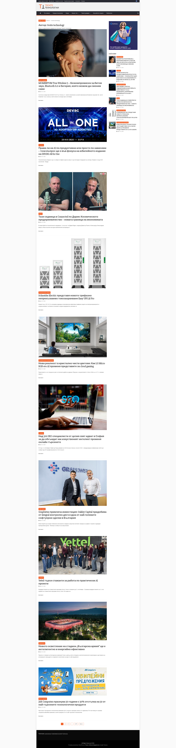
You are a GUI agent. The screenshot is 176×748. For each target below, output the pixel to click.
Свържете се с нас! (59, 1)
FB (136, 1)
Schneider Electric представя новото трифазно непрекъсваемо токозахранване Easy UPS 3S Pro (66, 297)
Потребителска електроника (46, 360)
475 (76, 724)
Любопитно (109, 13)
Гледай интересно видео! (69, 1)
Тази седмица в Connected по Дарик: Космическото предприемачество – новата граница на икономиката (70, 218)
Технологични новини (44, 292)
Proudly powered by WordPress (76, 745)
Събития (41, 145)
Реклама (83, 1)
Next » (81, 724)
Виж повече (40, 100)
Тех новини (47, 13)
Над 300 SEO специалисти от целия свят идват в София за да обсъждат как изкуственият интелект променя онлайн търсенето (71, 439)
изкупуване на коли (57, 733)
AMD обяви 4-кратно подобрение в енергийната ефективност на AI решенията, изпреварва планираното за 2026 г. (126, 90)
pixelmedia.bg (48, 733)
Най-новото (42, 509)
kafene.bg (65, 733)
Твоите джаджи (85, 13)
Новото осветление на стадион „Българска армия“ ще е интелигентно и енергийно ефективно (71, 648)
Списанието (77, 1)
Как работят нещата (98, 13)
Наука (67, 13)
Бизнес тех (74, 13)
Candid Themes (104, 745)
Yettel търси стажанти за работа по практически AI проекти (68, 582)
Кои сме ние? (51, 1)
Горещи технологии (58, 13)
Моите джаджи (42, 80)
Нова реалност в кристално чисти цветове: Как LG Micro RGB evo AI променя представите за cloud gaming (71, 365)
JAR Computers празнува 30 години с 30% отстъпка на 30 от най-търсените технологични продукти (72, 703)
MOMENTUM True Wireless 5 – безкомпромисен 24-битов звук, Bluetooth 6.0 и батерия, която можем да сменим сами (70, 86)
